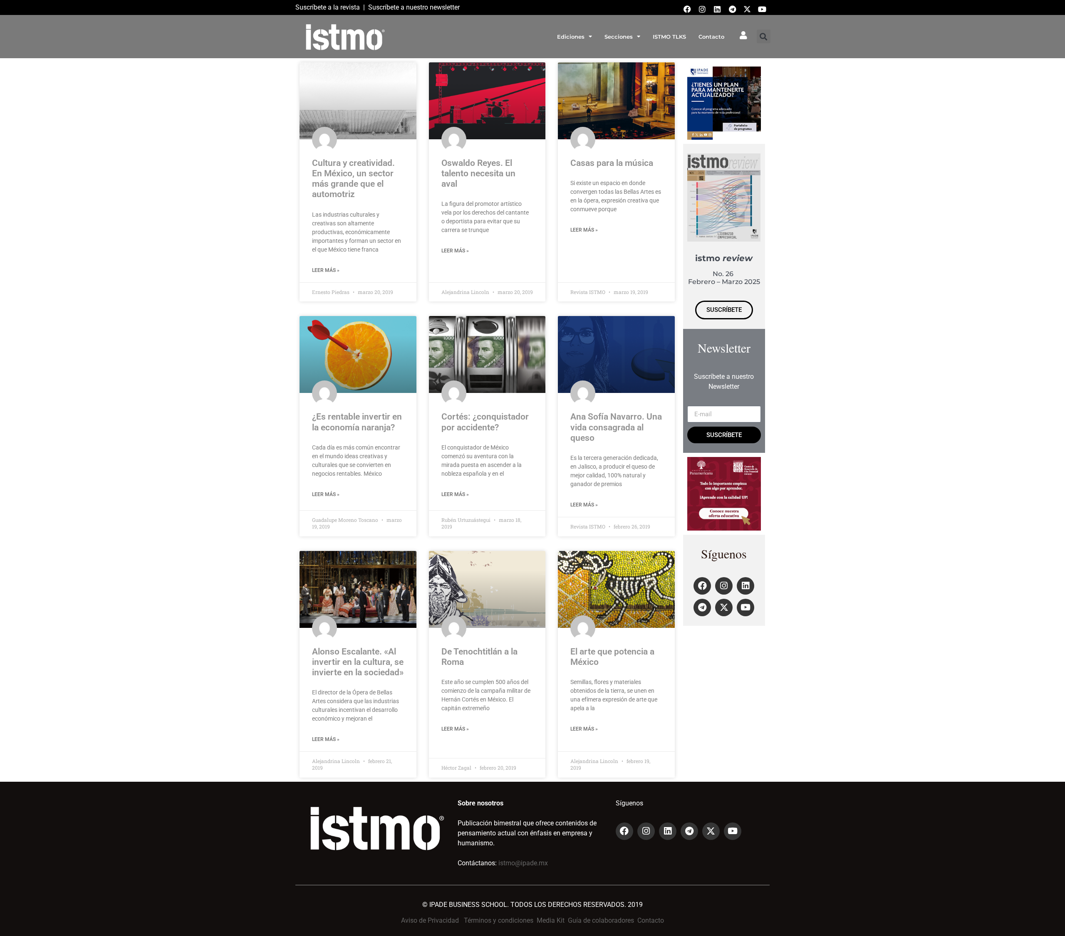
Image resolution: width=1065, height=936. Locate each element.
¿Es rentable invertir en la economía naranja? (357, 422)
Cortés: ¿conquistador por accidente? (485, 422)
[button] (763, 36)
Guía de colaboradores (601, 920)
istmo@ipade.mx (523, 863)
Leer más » (325, 270)
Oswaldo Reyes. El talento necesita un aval (478, 173)
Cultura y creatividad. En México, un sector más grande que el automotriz (353, 179)
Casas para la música (611, 163)
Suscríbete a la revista (327, 7)
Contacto (711, 36)
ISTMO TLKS (669, 36)
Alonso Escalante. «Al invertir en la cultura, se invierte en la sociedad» (358, 662)
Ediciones (571, 36)
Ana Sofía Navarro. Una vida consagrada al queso (616, 427)
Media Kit (551, 920)
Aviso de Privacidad (430, 920)
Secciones (618, 36)
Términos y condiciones (498, 920)
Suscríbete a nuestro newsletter (414, 7)
